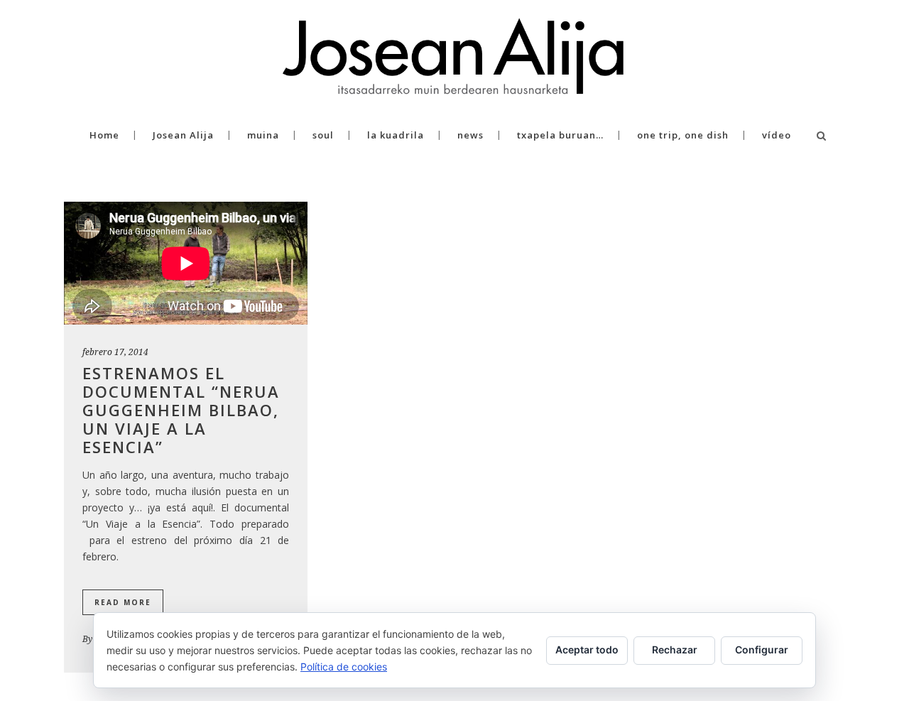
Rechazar (674, 649)
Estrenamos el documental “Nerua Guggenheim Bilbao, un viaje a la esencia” (181, 409)
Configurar (761, 649)
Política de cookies (343, 667)
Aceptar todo (587, 649)
